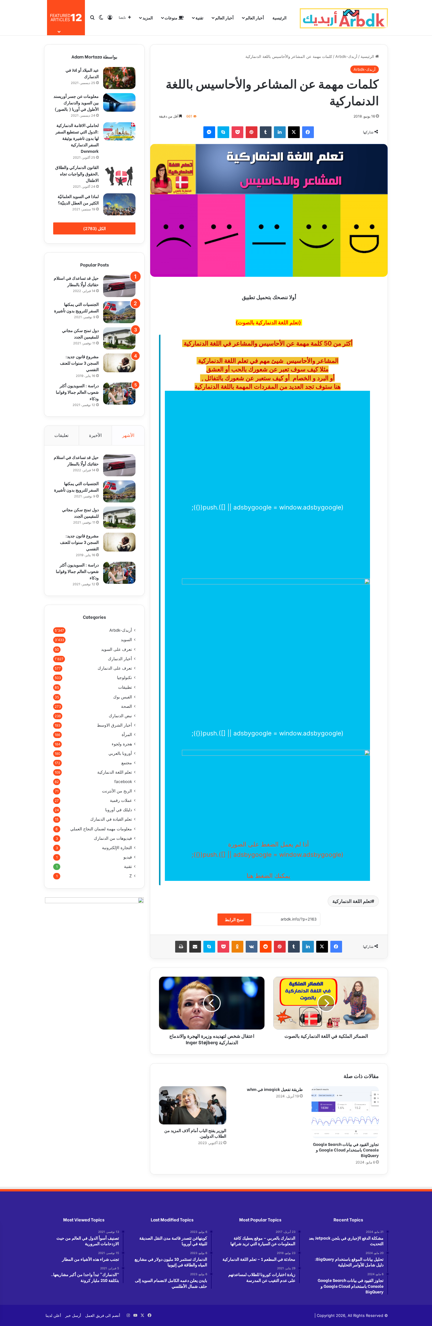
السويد (126, 639)
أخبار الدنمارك (120, 658)
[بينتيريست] (251, 132)
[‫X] (294, 132)
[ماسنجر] (209, 132)
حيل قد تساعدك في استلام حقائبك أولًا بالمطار (76, 281)
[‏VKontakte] (251, 947)
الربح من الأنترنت (117, 791)
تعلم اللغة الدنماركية (351, 901)
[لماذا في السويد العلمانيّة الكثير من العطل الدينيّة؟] (119, 204)
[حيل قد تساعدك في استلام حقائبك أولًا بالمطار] (119, 286)
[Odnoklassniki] (237, 947)
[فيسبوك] (308, 132)
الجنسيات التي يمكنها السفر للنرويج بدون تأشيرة (76, 307)
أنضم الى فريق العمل (102, 1315)
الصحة (126, 706)
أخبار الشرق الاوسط (114, 725)
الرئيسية (279, 17)
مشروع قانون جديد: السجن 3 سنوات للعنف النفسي (79, 362)
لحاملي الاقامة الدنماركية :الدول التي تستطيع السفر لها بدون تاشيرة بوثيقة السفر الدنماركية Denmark (77, 138)
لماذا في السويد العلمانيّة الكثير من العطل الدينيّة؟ (78, 199)
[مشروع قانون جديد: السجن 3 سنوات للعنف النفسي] (119, 362)
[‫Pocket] (237, 132)
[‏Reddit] (266, 947)
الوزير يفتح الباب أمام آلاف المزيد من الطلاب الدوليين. (195, 1133)
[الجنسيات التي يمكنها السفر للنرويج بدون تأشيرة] (119, 312)
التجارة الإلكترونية (117, 847)
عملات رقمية (121, 800)
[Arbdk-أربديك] (344, 17)
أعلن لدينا (53, 1315)
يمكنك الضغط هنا (267, 875)
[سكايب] (223, 132)
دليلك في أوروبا (118, 809)
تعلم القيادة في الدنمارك (111, 819)
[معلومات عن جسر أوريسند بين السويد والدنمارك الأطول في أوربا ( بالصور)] (119, 102)
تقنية (199, 17)
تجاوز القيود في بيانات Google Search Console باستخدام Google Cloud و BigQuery (346, 1149)
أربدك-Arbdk (346, 56)
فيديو (127, 857)
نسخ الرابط (234, 919)
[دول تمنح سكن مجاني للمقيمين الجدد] (119, 338)
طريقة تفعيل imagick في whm (275, 1089)
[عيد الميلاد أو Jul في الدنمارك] (119, 78)
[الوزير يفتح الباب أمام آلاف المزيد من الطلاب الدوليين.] (192, 1105)
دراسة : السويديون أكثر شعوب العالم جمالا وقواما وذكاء (77, 391)
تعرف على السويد (116, 649)
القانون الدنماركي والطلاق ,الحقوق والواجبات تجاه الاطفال (77, 173)
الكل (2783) (94, 228)
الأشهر (128, 435)
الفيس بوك (122, 696)
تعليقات (61, 435)
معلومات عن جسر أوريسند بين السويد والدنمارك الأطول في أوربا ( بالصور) (76, 102)
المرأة (127, 734)
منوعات (171, 17)
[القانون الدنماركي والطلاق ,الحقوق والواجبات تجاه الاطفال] (119, 175)
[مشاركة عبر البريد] (195, 947)
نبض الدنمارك (120, 715)
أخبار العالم (254, 17)
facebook (123, 781)
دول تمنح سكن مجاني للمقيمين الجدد (80, 333)
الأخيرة (95, 435)
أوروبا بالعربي (120, 753)
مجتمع (126, 762)
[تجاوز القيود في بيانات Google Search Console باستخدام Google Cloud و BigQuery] (345, 1112)
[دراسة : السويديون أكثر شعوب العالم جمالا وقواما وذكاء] (119, 394)
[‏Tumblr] (266, 132)
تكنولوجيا (124, 677)
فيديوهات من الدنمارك (113, 838)
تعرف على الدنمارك (115, 668)
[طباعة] (181, 947)
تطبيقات (125, 687)
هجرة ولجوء (122, 744)
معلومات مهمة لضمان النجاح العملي (101, 828)
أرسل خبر (73, 1315)
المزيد (148, 17)
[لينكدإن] (280, 132)
